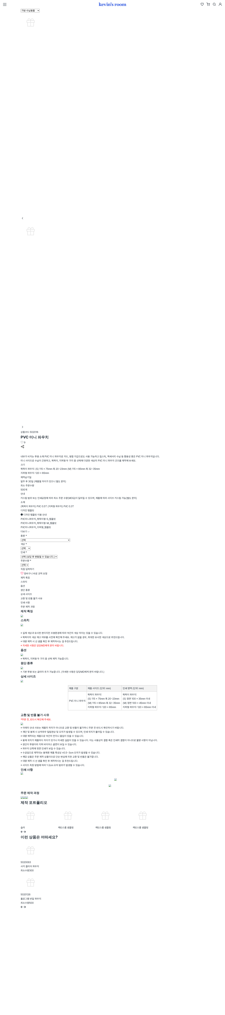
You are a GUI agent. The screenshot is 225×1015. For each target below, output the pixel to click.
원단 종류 (25, 590)
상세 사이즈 (26, 594)
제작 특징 (25, 577)
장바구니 (28, 573)
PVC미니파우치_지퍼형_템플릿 (36, 527)
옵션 (23, 586)
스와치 (24, 581)
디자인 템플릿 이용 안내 (35, 514)
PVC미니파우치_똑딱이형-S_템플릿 (38, 519)
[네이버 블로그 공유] (22, 452)
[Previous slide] (22, 832)
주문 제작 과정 (28, 606)
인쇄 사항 (25, 602)
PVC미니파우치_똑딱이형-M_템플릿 (38, 523)
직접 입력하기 (27, 569)
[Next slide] (25, 832)
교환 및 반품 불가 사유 (31, 598)
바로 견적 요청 (40, 573)
